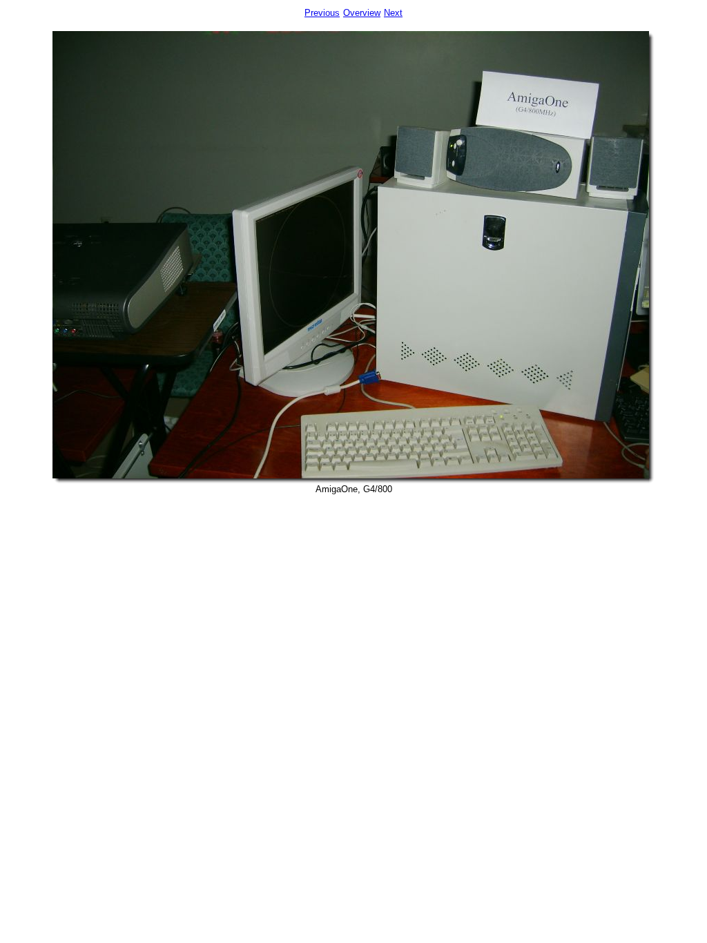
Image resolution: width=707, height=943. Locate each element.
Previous (322, 13)
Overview (361, 13)
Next (393, 13)
